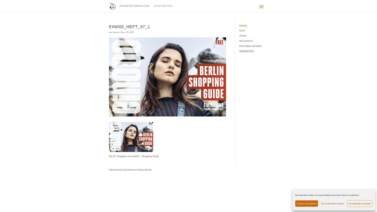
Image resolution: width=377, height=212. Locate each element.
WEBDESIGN (246, 51)
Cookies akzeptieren (306, 203)
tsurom (116, 32)
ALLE (242, 30)
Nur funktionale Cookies (332, 203)
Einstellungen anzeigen (360, 203)
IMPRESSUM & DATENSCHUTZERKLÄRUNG (130, 170)
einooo (243, 35)
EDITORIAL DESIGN (250, 46)
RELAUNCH (246, 41)
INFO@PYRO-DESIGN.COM (134, 6)
